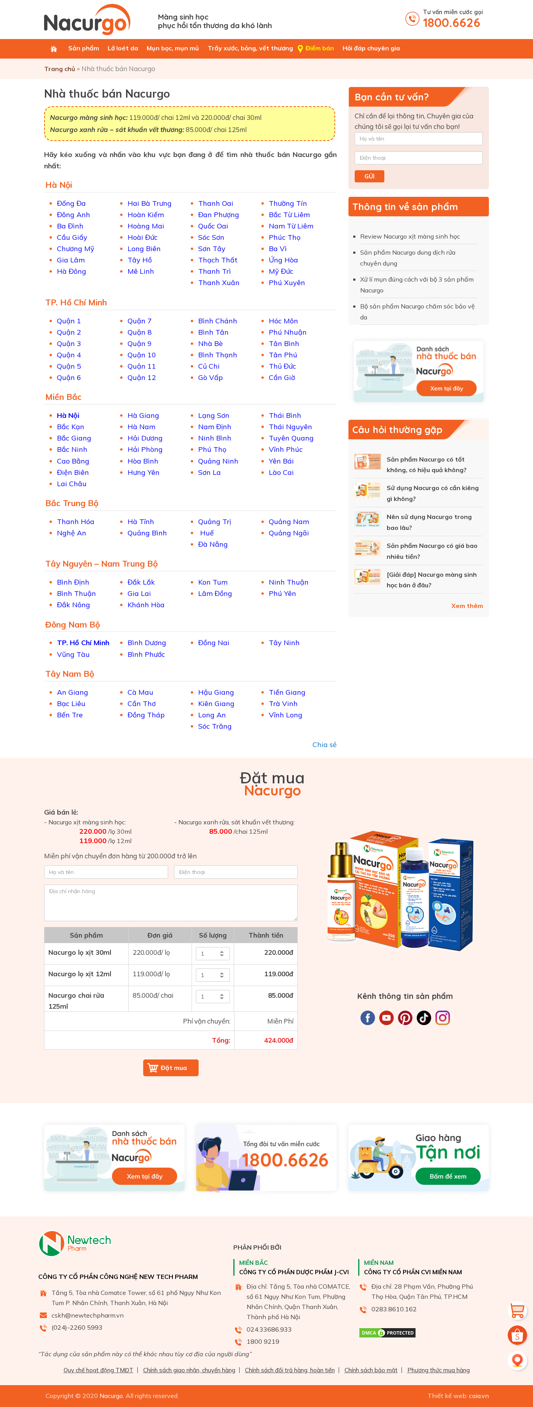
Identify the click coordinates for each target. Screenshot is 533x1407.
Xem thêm (467, 606)
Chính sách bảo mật (371, 1370)
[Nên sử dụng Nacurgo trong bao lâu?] (367, 520)
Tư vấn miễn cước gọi (453, 19)
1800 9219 (263, 1341)
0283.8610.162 (394, 1309)
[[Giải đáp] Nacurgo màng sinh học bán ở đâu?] (367, 578)
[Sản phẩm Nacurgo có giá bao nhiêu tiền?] (367, 549)
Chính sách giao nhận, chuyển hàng (189, 1370)
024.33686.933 (269, 1329)
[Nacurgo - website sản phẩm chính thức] (98, 19)
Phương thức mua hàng (438, 1370)
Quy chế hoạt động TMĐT (98, 1370)
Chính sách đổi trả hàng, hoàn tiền (290, 1370)
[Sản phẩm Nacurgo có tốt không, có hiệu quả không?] (367, 463)
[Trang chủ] (54, 49)
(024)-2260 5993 (77, 1327)
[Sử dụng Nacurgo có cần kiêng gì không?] (367, 491)
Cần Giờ (282, 377)
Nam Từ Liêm (291, 225)
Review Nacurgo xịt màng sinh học (411, 236)
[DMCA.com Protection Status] (387, 1336)
